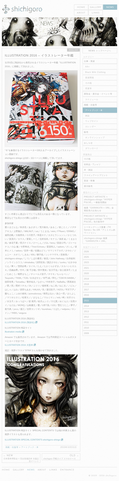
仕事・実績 (89, 61)
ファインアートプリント (96, 175)
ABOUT (81, 13)
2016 (86, 295)
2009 (86, 333)
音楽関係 (89, 77)
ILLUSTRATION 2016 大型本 (19, 345)
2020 (86, 273)
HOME (81, 7)
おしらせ (88, 143)
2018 (86, 284)
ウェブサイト (91, 121)
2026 (86, 251)
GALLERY (95, 7)
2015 (86, 300)
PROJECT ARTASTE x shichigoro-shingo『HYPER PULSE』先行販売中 (98, 219)
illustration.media (13, 331)
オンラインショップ (95, 137)
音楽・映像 (89, 181)
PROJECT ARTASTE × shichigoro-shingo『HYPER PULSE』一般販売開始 (98, 200)
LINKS (95, 13)
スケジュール (91, 99)
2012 (86, 317)
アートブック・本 (30, 447)
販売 (86, 132)
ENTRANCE (67, 470)
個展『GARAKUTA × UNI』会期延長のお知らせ (99, 209)
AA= (87, 66)
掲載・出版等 (11, 447)
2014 (86, 306)
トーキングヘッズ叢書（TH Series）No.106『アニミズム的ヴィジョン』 (99, 230)
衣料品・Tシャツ (92, 164)
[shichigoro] (22, 9)
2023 (86, 262)
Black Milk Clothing (95, 72)
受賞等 (88, 88)
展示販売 (88, 186)
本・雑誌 (88, 170)
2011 (86, 322)
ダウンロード (91, 148)
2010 (86, 328)
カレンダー (90, 126)
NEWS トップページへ (99, 51)
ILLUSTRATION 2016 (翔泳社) (20, 322)
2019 (86, 279)
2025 (86, 257)
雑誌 (87, 116)
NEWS (110, 7)
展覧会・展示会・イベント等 (98, 94)
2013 (86, 311)
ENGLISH (73, 50)
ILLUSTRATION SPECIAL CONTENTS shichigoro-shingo (33, 439)
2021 (86, 268)
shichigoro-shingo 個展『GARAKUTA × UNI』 (95, 239)
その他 (88, 83)
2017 (86, 289)
